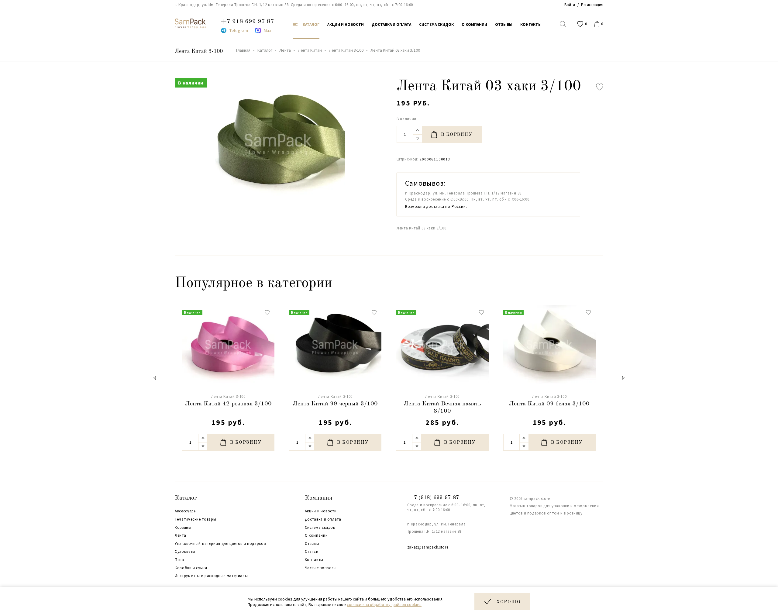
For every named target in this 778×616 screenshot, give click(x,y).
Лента (180, 535)
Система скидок (320, 527)
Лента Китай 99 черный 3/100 (335, 404)
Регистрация (592, 4)
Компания (318, 498)
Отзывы (312, 543)
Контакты (314, 559)
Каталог (186, 498)
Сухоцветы (185, 551)
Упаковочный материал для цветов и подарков (220, 543)
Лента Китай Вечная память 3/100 (442, 407)
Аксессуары (186, 511)
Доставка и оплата (323, 519)
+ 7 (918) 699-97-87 (433, 498)
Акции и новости (321, 511)
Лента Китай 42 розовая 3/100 (228, 404)
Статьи (311, 551)
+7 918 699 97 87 (247, 22)
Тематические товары (195, 519)
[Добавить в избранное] (599, 87)
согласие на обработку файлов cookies (384, 604)
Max (267, 30)
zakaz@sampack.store (427, 547)
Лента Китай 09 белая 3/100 (549, 404)
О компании (316, 535)
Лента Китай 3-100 (199, 51)
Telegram (238, 30)
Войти (569, 4)
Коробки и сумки (191, 568)
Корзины (183, 527)
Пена (179, 559)
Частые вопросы (321, 568)
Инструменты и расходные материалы (211, 575)
